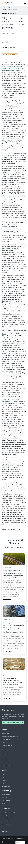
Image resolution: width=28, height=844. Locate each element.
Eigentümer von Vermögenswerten (10, 736)
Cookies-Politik (5, 821)
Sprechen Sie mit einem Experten (13, 722)
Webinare (4, 783)
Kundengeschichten (6, 786)
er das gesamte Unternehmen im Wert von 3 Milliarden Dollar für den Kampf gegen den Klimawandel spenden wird (13, 68)
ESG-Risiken (4, 760)
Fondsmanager (5, 733)
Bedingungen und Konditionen (9, 815)
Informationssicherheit (7, 824)
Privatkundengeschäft (7, 745)
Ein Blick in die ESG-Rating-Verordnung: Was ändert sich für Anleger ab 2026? (13, 576)
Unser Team (4, 797)
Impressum (4, 827)
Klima (3, 757)
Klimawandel (14, 249)
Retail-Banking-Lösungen (7, 765)
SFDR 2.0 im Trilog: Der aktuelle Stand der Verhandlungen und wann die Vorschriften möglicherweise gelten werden (13, 629)
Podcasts (4, 777)
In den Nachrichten (6, 800)
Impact (3, 763)
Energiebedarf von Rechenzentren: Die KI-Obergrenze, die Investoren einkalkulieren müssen (12, 681)
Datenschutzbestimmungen (8, 818)
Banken (3, 742)
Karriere (3, 803)
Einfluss (4, 334)
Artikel (3, 774)
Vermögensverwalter (6, 739)
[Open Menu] (25, 2)
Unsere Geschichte (6, 794)
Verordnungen (5, 754)
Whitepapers (4, 780)
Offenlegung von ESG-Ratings (8, 812)
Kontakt (4, 831)
